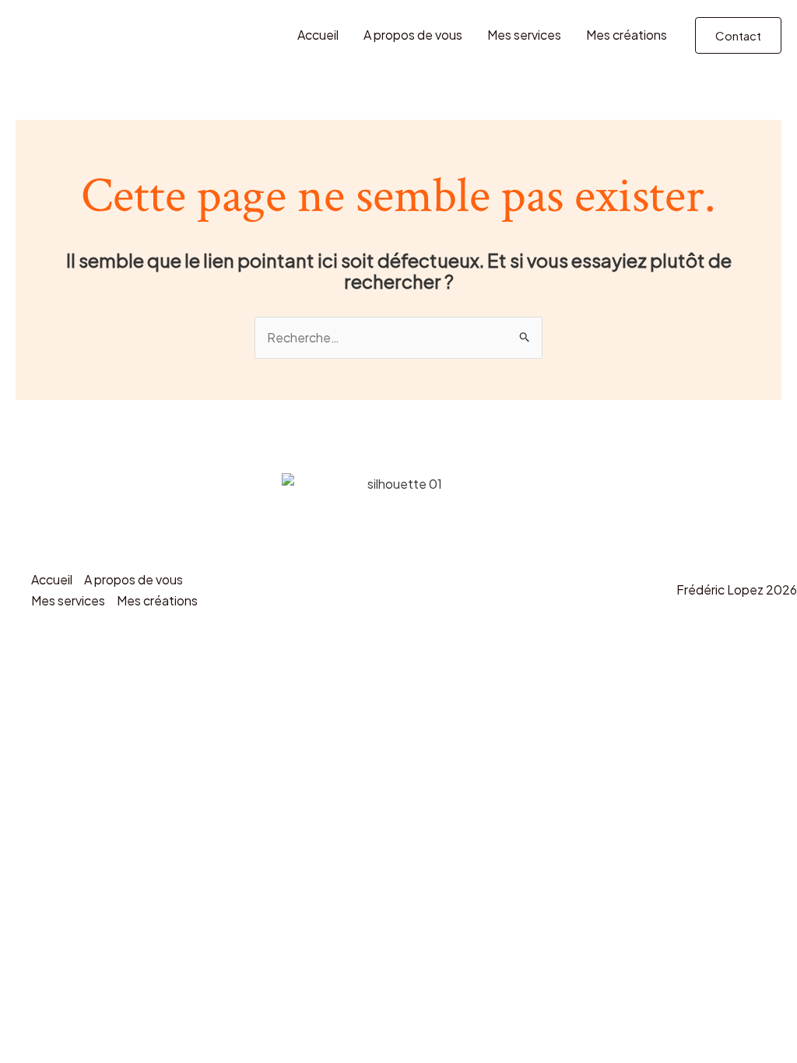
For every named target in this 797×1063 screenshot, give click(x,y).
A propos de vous (412, 34)
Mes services (524, 34)
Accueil (318, 34)
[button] (738, 35)
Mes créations (626, 34)
